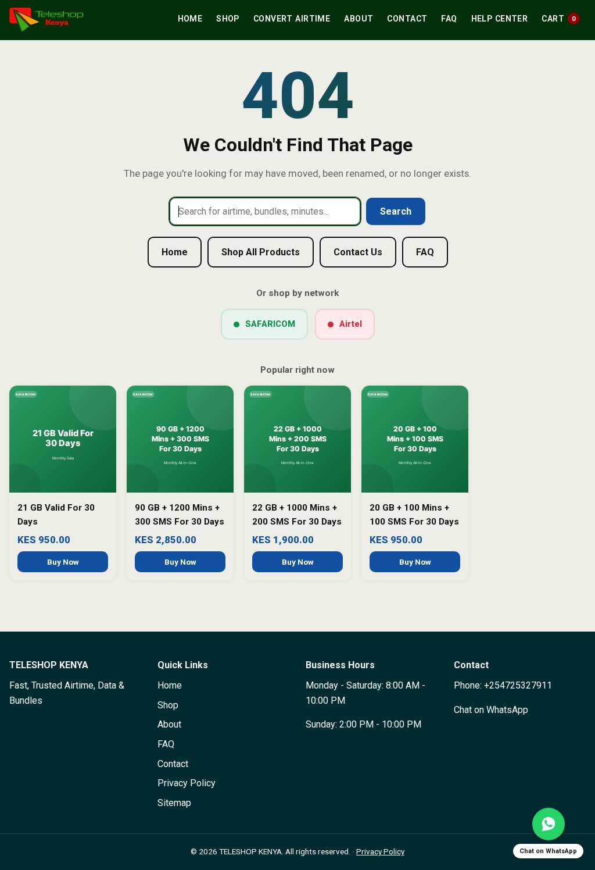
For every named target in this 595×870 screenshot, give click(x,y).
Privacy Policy (186, 783)
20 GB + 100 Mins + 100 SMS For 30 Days (414, 514)
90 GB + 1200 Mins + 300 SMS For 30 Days (179, 514)
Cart (559, 18)
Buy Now (63, 561)
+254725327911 (518, 685)
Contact (407, 18)
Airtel (350, 324)
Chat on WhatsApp (491, 709)
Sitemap (174, 802)
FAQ (449, 18)
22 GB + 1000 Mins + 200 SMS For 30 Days (297, 514)
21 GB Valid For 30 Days (56, 514)
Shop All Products (260, 252)
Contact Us (358, 252)
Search (395, 211)
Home (190, 18)
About (358, 18)
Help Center (499, 18)
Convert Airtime (291, 18)
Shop (227, 18)
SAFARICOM (270, 324)
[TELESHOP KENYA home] (46, 20)
